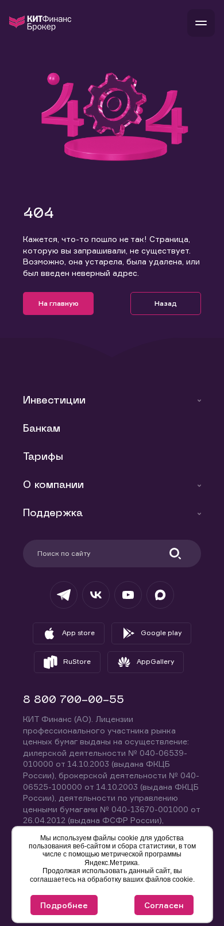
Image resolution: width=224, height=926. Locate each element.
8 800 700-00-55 (73, 700)
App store (78, 632)
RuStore (77, 661)
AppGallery (155, 661)
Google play (161, 632)
